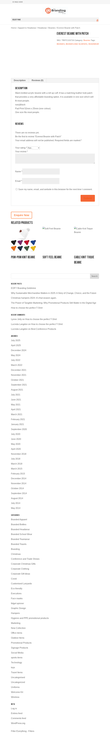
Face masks (17, 598)
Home (13, 28)
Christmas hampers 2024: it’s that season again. (34, 298)
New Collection (18, 628)
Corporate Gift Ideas (20, 574)
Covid (14, 579)
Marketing (15, 623)
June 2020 (16, 439)
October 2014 (17, 488)
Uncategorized (18, 682)
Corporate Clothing (20, 569)
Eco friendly (16, 588)
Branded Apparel (19, 519)
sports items (16, 657)
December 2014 (18, 478)
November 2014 (18, 483)
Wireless (15, 697)
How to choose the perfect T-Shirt (27, 308)
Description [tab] (20, 80)
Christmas (16, 554)
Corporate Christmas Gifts (23, 564)
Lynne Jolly (16, 319)
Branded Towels (18, 544)
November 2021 (18, 375)
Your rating (21, 148)
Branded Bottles (18, 524)
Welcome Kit (17, 692)
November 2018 (18, 454)
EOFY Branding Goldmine (23, 288)
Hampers (15, 613)
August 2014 (17, 498)
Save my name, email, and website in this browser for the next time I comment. (55, 189)
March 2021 (16, 414)
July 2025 (15, 340)
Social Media (17, 653)
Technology (16, 662)
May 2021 (15, 404)
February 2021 (18, 419)
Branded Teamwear (20, 539)
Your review (21, 151)
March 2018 (16, 464)
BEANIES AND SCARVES (76, 44)
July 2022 (15, 360)
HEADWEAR (93, 44)
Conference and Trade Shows (25, 559)
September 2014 (19, 493)
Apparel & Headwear (27, 28)
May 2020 (15, 444)
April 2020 (16, 449)
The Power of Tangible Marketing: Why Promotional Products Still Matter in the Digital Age (53, 303)
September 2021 (19, 385)
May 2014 (15, 508)
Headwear (42, 28)
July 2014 (15, 503)
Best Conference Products (43, 329)
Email (18, 181)
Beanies (51, 28)
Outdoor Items (17, 638)
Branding (15, 549)
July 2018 (15, 459)
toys (13, 667)
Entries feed (16, 713)
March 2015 (16, 469)
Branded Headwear (20, 529)
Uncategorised (18, 677)
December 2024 (18, 350)
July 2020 (15, 434)
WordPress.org (18, 723)
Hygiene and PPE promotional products (30, 618)
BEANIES (61, 44)
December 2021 (18, 370)
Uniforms (15, 687)
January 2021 (17, 424)
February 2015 (18, 474)
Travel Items (17, 672)
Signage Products (19, 648)
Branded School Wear (21, 534)
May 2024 (15, 355)
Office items (16, 633)
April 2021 (16, 409)
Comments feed (18, 718)
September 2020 (19, 429)
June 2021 (16, 400)
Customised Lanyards (21, 583)
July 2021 (15, 395)
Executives (16, 593)
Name (18, 171)
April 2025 (16, 345)
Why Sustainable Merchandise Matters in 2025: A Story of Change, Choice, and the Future (53, 293)
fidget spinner (17, 603)
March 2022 (16, 365)
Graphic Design (18, 608)
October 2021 (17, 380)
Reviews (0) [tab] (37, 80)
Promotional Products (21, 643)
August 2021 (17, 390)
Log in (14, 708)
